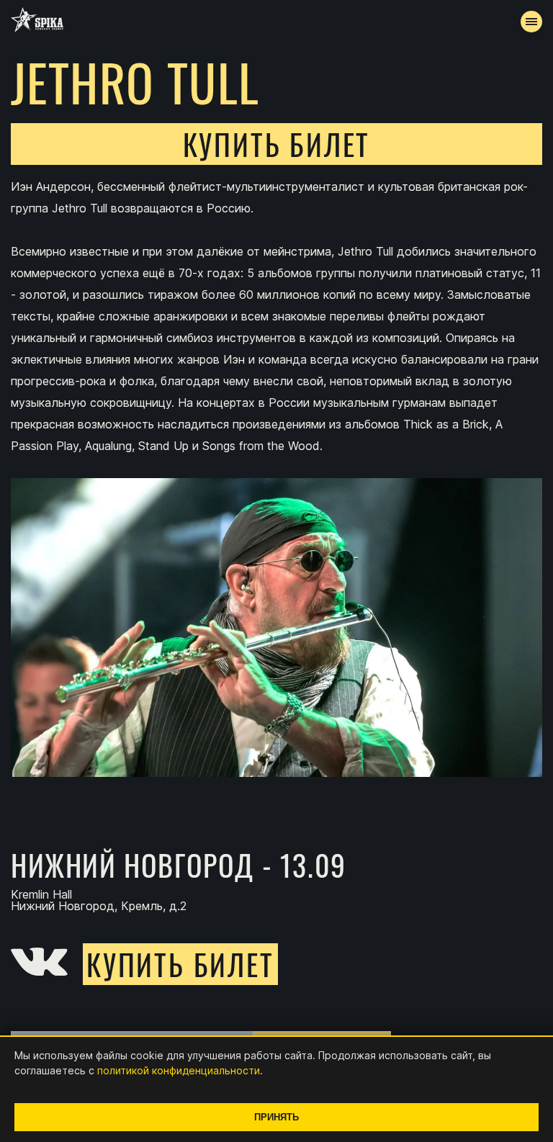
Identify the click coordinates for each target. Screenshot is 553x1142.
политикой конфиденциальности (178, 1070)
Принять (276, 1117)
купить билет (277, 144)
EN (303, 378)
